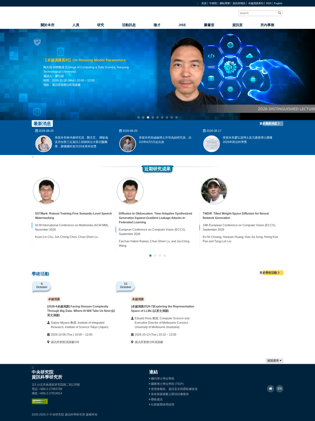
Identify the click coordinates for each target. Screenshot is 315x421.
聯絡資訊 (156, 399)
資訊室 (237, 25)
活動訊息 (129, 25)
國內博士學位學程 (162, 378)
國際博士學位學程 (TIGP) (167, 383)
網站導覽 (225, 3)
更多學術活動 (269, 272)
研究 (100, 25)
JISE (182, 25)
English (278, 3)
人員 (75, 25)
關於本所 (48, 25)
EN (280, 388)
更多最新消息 (269, 123)
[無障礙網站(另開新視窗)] (40, 403)
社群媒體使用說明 (162, 404)
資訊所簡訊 (239, 3)
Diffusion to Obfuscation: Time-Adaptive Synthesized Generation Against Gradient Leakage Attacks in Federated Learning (155, 218)
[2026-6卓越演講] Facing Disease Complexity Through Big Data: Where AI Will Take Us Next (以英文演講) (81, 311)
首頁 (204, 3)
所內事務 (267, 25)
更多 (142, 82)
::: (198, 3)
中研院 (213, 3)
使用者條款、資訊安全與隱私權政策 (174, 389)
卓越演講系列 (255, 3)
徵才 (157, 25)
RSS (268, 3)
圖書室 (209, 25)
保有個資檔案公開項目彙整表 (169, 394)
